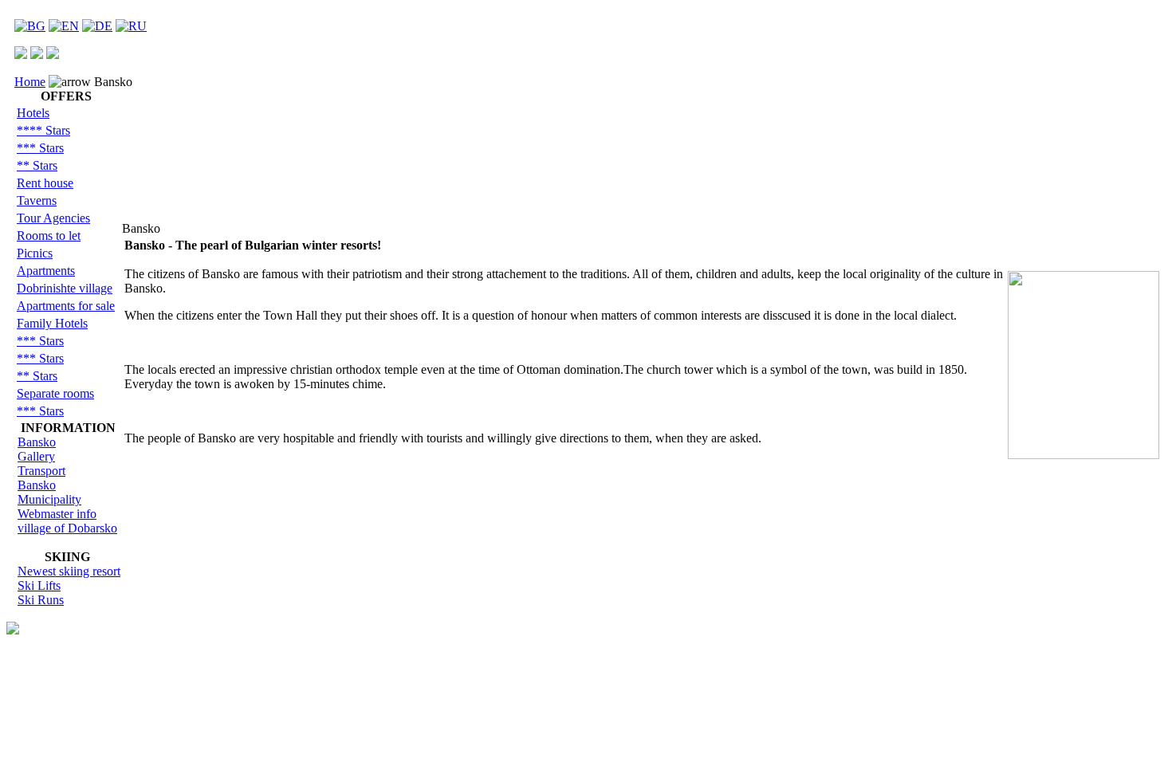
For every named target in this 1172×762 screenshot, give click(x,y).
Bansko (37, 442)
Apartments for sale (66, 305)
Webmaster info (57, 513)
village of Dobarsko (67, 528)
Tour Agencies (53, 218)
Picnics (35, 253)
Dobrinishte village (64, 288)
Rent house (45, 183)
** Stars (37, 165)
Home (29, 81)
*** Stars (40, 148)
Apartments (46, 270)
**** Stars (43, 130)
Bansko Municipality (49, 492)
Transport (41, 470)
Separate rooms (55, 393)
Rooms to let (49, 235)
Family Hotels (52, 323)
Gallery (36, 456)
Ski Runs (41, 600)
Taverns (37, 200)
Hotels (33, 113)
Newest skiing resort (69, 571)
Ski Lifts (39, 585)
